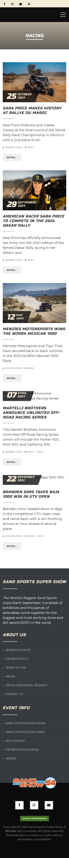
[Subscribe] (20, 4)
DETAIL (11, 157)
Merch (11, 758)
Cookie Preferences (34, 818)
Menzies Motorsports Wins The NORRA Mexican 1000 (34, 331)
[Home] (30, 14)
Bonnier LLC (14, 831)
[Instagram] (12, 4)
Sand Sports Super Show (25, 723)
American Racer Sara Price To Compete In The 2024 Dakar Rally (33, 221)
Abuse (10, 676)
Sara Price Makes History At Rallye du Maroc (32, 110)
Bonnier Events (18, 650)
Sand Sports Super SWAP (25, 732)
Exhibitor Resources (22, 749)
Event (30, 452)
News (30, 147)
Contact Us (14, 694)
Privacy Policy (17, 659)
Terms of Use (16, 667)
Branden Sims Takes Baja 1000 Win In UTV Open (31, 494)
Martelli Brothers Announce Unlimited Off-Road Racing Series (31, 413)
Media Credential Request (26, 685)
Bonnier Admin (14, 147)
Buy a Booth (15, 741)
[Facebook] (4, 4)
